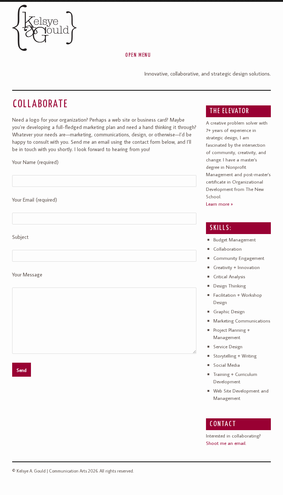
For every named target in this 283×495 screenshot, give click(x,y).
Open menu (138, 55)
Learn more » (219, 204)
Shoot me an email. (226, 443)
